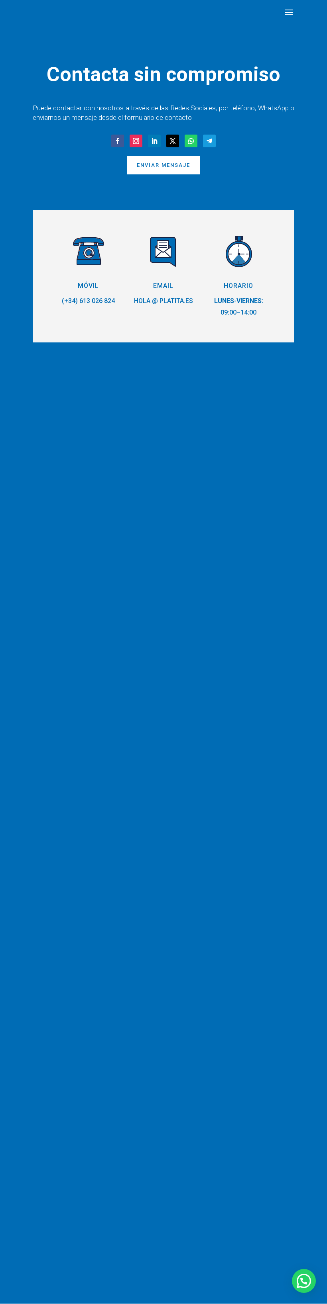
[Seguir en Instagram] (136, 141)
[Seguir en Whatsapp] (191, 141)
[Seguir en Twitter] (172, 141)
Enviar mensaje (163, 165)
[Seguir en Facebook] (117, 141)
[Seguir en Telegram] (209, 141)
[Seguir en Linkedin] (154, 141)
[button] (304, 1281)
